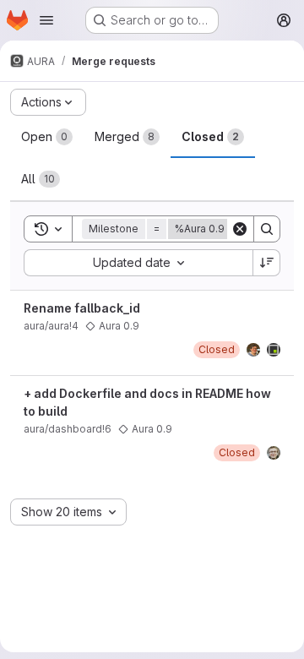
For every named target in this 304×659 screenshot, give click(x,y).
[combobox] (138, 262)
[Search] (266, 228)
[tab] (47, 137)
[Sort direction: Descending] (266, 262)
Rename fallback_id (82, 308)
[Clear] (240, 229)
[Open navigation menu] (46, 20)
